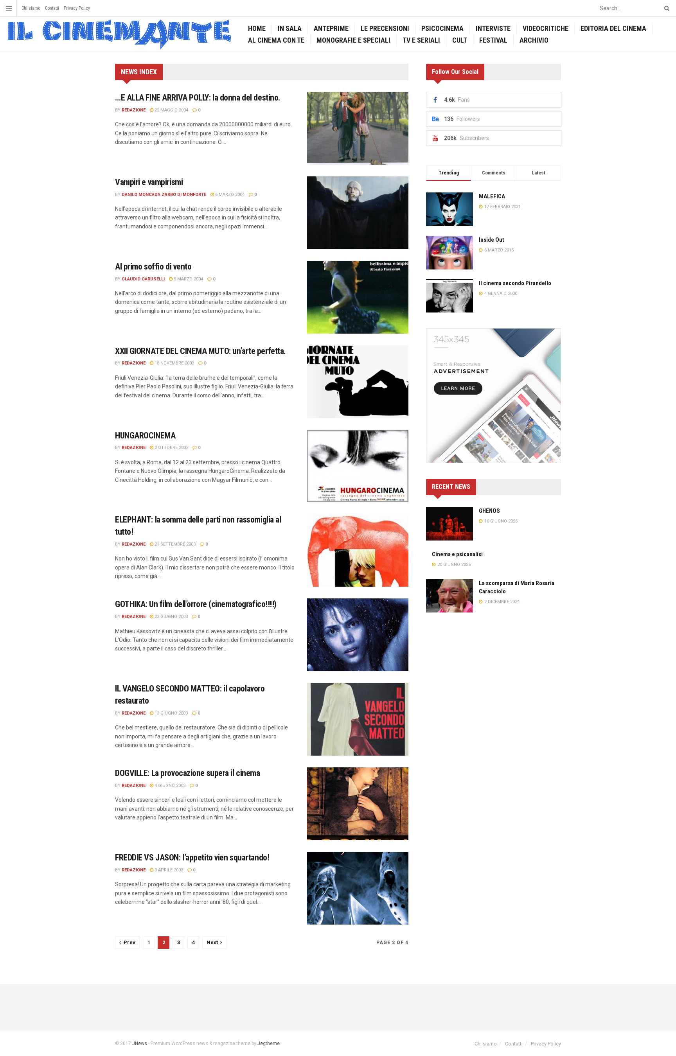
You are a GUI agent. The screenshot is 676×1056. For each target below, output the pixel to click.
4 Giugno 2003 (169, 785)
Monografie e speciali (353, 40)
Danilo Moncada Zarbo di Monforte (164, 194)
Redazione (134, 110)
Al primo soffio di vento (153, 266)
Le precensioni (385, 28)
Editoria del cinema (613, 28)
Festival (493, 40)
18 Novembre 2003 (173, 363)
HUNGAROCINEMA (145, 435)
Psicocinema (442, 28)
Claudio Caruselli (143, 279)
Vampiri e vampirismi (149, 182)
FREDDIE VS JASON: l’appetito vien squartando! (192, 857)
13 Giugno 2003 (170, 713)
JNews (139, 1043)
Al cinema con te (276, 40)
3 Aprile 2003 (168, 870)
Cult (459, 40)
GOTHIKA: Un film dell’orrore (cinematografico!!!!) (196, 604)
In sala (290, 28)
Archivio (534, 40)
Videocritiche (545, 28)
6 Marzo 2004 (229, 194)
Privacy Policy (77, 8)
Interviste (493, 28)
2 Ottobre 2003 (170, 447)
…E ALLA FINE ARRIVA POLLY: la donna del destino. (197, 97)
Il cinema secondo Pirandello (515, 283)
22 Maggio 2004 (170, 110)
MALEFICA (492, 196)
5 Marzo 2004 (188, 279)
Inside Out (491, 239)
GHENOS (489, 510)
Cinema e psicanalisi (457, 554)
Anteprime (331, 28)
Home (257, 28)
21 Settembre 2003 (174, 544)
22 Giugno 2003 (170, 616)
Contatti (52, 8)
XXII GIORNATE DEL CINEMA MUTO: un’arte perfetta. (200, 351)
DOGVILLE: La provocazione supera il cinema (187, 773)
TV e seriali (421, 40)
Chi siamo (31, 8)
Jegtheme (268, 1043)
